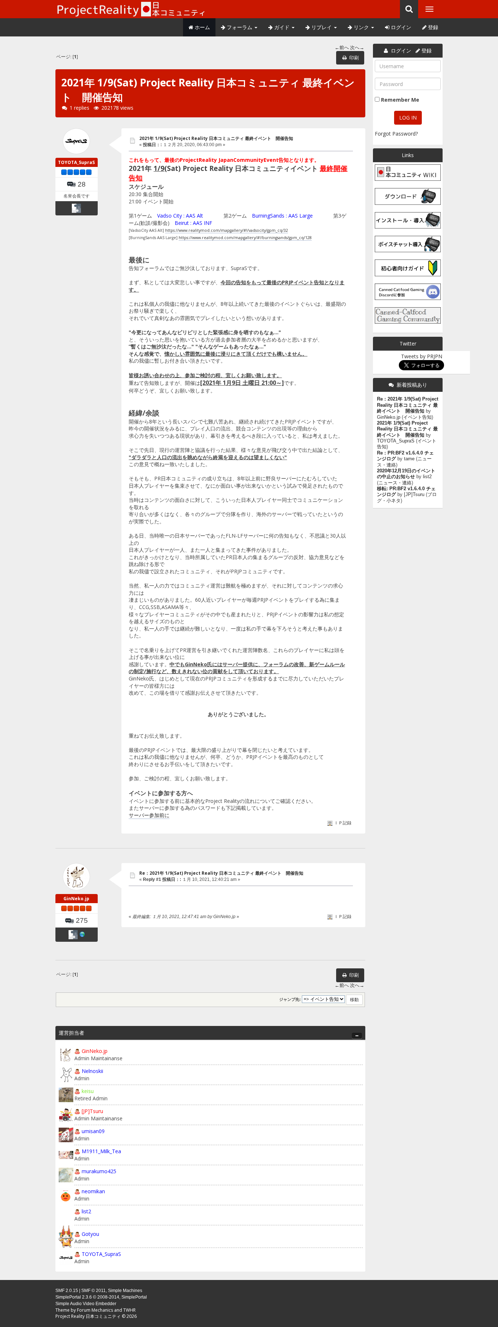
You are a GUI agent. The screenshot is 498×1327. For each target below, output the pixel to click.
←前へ (342, 47)
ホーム (201, 27)
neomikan (93, 1191)
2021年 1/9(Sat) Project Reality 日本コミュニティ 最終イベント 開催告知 (216, 138)
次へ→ (357, 47)
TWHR (129, 1310)
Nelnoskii (92, 1071)
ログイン (400, 27)
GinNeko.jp (76, 898)
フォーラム (239, 27)
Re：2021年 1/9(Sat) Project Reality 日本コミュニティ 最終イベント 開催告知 (221, 873)
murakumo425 (99, 1171)
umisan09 (93, 1131)
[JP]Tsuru (92, 1111)
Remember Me (400, 99)
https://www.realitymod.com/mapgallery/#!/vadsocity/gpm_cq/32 (226, 230)
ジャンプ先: (290, 999)
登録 (432, 27)
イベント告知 (417, 417)
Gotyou (90, 1233)
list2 (86, 1211)
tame (409, 458)
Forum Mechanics (95, 1310)
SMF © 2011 (93, 1290)
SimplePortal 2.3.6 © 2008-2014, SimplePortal (101, 1297)
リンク (361, 27)
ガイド (282, 27)
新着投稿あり (412, 384)
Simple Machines (125, 1290)
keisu (88, 1091)
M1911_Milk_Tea (101, 1151)
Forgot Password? (396, 133)
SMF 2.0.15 (66, 1290)
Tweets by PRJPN (421, 356)
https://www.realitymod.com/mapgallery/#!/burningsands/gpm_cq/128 (245, 237)
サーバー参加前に (149, 815)
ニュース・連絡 (395, 482)
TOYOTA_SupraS (76, 162)
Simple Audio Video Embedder (85, 1303)
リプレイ (321, 27)
